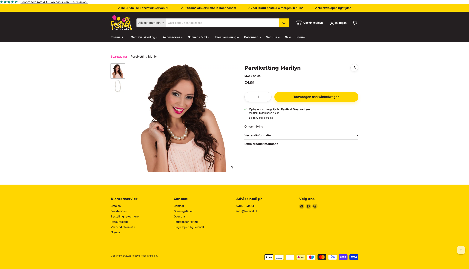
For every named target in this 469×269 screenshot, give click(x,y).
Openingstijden (183, 211)
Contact (179, 206)
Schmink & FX (198, 37)
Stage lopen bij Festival (189, 227)
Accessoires (172, 37)
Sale (288, 37)
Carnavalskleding (143, 37)
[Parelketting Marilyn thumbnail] (117, 71)
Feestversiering (226, 37)
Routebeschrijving (186, 221)
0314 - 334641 (245, 206)
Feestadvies (119, 211)
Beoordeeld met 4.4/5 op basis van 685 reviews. (54, 2)
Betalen (116, 206)
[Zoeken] (284, 22)
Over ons (180, 216)
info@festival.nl (246, 211)
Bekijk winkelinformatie (261, 118)
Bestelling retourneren (125, 216)
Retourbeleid (119, 221)
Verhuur (272, 37)
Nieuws (116, 232)
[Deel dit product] (354, 67)
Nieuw (300, 37)
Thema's (117, 37)
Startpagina (119, 56)
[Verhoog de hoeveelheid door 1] (267, 97)
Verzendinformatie (123, 227)
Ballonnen (251, 37)
